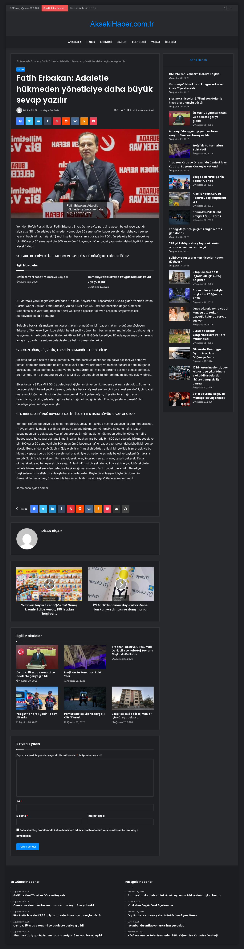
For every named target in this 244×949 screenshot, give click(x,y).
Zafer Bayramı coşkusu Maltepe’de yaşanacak (209, 396)
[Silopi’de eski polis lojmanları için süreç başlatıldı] (133, 698)
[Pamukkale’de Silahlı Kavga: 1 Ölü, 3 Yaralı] (85, 698)
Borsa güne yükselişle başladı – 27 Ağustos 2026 (208, 294)
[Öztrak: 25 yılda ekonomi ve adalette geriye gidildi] (37, 657)
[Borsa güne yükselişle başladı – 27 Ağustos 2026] (179, 295)
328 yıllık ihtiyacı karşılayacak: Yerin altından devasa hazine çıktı (194, 245)
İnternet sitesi (96, 815)
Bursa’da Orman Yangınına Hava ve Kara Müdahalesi (209, 335)
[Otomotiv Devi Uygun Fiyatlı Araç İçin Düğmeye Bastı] (179, 353)
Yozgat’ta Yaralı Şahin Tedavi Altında (37, 715)
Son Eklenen (198, 60)
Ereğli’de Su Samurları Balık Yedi (82, 674)
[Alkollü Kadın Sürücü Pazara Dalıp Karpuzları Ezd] (179, 199)
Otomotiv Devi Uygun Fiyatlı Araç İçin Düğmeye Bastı (207, 353)
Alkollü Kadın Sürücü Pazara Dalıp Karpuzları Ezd (209, 198)
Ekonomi (106, 41)
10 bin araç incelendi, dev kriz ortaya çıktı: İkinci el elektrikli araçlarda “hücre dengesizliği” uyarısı (210, 375)
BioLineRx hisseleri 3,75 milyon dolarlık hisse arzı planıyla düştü (107, 8)
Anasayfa (74, 41)
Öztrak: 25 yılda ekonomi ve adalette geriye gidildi (35, 674)
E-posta (22, 815)
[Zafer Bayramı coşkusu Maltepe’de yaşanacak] (179, 399)
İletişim (170, 41)
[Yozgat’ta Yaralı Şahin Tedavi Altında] (37, 698)
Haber (91, 41)
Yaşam (155, 41)
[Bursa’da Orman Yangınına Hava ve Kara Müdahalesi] (179, 336)
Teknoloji (139, 41)
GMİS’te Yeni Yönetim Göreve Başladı (42, 277)
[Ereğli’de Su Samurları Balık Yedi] (85, 657)
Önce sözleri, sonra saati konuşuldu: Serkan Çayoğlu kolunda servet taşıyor (210, 314)
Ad (19, 801)
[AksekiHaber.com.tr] (122, 24)
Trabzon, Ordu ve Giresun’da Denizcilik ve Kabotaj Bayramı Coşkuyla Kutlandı (132, 650)
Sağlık (121, 41)
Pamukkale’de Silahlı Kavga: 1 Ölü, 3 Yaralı (84, 715)
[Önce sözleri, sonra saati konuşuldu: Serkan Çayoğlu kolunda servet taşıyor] (179, 314)
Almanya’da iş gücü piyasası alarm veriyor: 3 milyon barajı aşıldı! (193, 133)
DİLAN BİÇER (30, 110)
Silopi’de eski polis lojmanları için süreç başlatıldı (132, 715)
